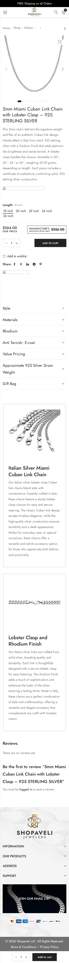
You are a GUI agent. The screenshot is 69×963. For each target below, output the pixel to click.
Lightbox (60, 42)
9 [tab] (47, 101)
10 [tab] (51, 101)
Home (6, 28)
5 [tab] (34, 101)
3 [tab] (27, 101)
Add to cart (50, 243)
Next (62, 69)
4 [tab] (30, 101)
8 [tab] (44, 101)
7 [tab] (41, 101)
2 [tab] (24, 101)
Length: (8, 205)
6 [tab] (37, 101)
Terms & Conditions (23, 947)
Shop (17, 27)
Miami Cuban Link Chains (31, 27)
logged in (25, 789)
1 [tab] (19, 101)
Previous (6, 69)
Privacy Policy (49, 947)
